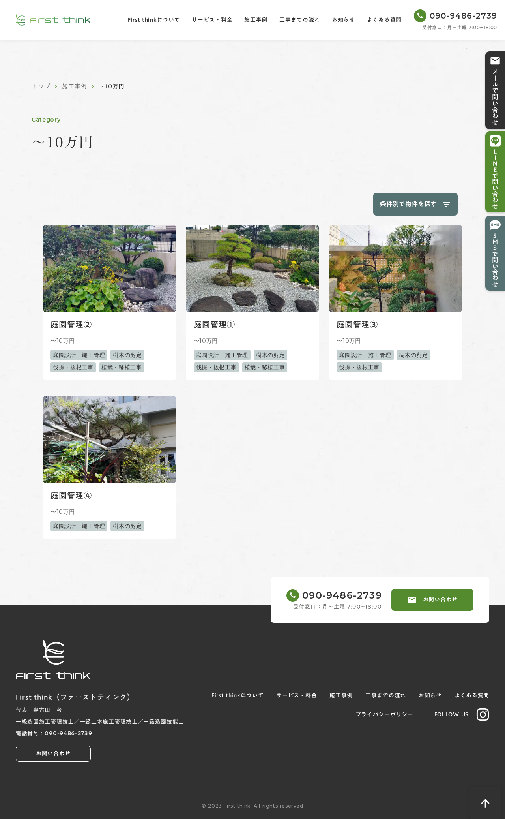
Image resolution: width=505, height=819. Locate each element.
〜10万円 (62, 341)
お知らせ (343, 20)
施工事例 (255, 20)
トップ (41, 86)
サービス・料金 (212, 20)
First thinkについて (154, 20)
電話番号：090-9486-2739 (54, 734)
